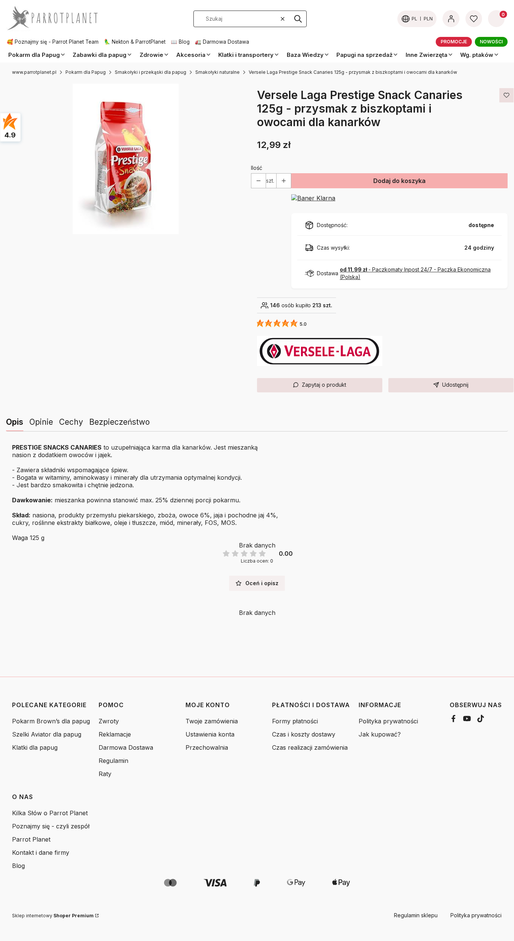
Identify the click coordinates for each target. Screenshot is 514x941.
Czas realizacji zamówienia (310, 747)
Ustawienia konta (210, 734)
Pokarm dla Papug (85, 72)
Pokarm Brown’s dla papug (51, 721)
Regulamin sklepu (416, 915)
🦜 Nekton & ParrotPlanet (135, 42)
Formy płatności (295, 721)
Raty (105, 774)
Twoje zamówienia (212, 721)
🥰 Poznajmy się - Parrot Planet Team (53, 42)
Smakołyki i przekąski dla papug (150, 72)
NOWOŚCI (491, 41)
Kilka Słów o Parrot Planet (50, 813)
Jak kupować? (380, 734)
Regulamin (113, 760)
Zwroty (109, 721)
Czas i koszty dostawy (303, 734)
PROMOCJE (454, 41)
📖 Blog (180, 42)
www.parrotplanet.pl (34, 72)
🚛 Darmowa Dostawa (222, 42)
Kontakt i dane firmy (40, 852)
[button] (298, 18)
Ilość (256, 168)
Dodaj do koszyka (399, 181)
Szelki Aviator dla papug (46, 734)
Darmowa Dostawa (126, 747)
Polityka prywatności (388, 721)
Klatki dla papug (35, 747)
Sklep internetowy (53, 915)
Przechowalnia (207, 747)
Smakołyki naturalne (217, 72)
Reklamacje (115, 734)
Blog (18, 865)
